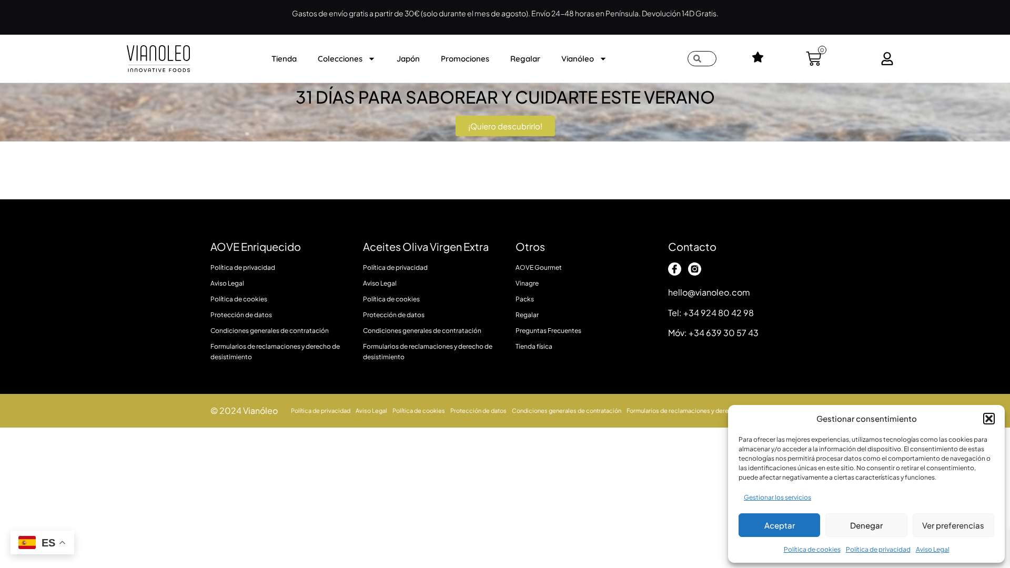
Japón (408, 59)
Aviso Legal (933, 549)
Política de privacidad (878, 549)
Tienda (284, 59)
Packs (525, 299)
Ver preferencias (953, 525)
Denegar (866, 525)
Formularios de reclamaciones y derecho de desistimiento (275, 351)
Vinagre (527, 283)
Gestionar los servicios (777, 497)
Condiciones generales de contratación (269, 330)
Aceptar (779, 525)
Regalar (525, 59)
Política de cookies (812, 549)
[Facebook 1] (674, 269)
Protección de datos (241, 315)
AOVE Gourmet (539, 267)
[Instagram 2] (694, 269)
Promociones (465, 59)
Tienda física (534, 346)
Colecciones (340, 59)
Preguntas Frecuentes (548, 330)
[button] (989, 418)
